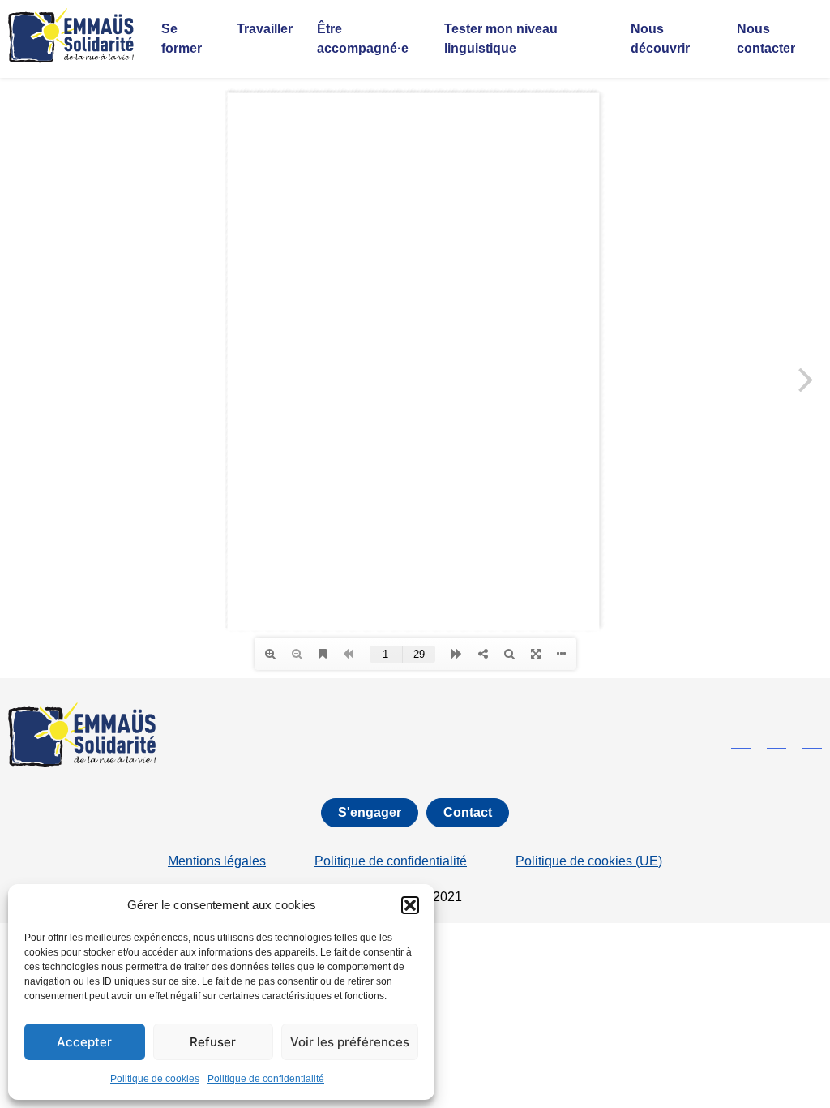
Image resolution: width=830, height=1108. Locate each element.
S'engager (369, 812)
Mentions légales (217, 861)
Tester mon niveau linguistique (501, 38)
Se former (181, 38)
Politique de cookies (154, 1078)
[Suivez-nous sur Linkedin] (812, 742)
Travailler (265, 29)
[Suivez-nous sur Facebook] (741, 742)
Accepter (84, 1042)
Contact (467, 812)
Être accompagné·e (363, 38)
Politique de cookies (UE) (589, 861)
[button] (410, 905)
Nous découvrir (660, 38)
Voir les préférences (349, 1042)
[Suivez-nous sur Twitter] (776, 742)
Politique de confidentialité (266, 1078)
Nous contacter (766, 38)
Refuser (213, 1042)
